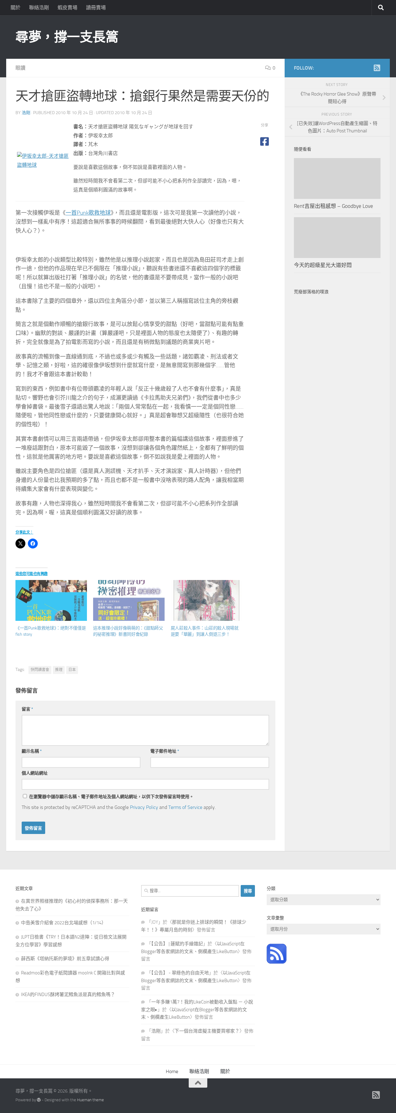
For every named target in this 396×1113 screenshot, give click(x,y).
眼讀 (20, 68)
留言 (27, 709)
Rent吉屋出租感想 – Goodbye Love (333, 206)
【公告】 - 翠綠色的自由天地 (180, 973)
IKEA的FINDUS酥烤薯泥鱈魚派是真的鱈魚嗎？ (68, 994)
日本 (72, 670)
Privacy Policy (144, 807)
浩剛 (26, 112)
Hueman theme (90, 1100)
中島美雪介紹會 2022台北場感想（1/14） (63, 923)
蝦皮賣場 (67, 8)
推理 (58, 670)
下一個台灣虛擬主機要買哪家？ (206, 1031)
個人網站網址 (35, 773)
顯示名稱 (32, 751)
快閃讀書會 (40, 670)
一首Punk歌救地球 (88, 212)
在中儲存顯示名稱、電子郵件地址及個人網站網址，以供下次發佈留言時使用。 (111, 796)
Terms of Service (185, 807)
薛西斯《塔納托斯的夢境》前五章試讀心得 (65, 958)
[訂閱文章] (276, 962)
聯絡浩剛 (39, 8)
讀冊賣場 (96, 8)
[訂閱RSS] (377, 67)
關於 (15, 8)
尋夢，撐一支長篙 (66, 37)
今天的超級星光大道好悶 (323, 265)
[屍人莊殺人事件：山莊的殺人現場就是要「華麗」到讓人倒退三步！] (206, 600)
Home (172, 1071)
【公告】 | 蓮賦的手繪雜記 (177, 944)
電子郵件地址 (164, 751)
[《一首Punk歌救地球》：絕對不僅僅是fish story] (51, 600)
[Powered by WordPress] (39, 1100)
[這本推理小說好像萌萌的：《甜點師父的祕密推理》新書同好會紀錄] (129, 600)
